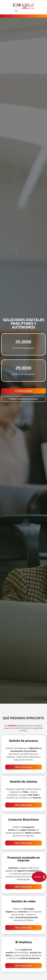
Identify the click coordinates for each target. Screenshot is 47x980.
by (16, 10)
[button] (39, 877)
